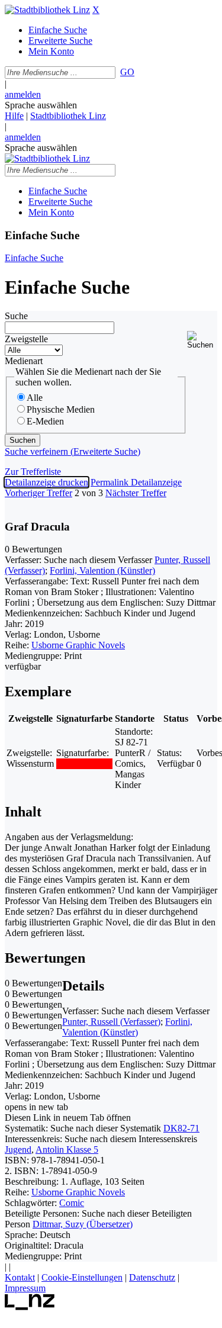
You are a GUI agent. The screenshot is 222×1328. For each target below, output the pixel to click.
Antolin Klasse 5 (67, 1149)
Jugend (18, 1149)
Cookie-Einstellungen (82, 1277)
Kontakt (20, 1277)
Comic (71, 1203)
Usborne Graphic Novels (78, 645)
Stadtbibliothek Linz (68, 116)
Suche (16, 316)
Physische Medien (61, 409)
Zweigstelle (26, 339)
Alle (35, 398)
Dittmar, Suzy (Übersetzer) (83, 1224)
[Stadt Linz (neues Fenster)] (30, 1307)
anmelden (23, 94)
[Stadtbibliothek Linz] (47, 10)
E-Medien (45, 421)
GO (127, 72)
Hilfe (14, 116)
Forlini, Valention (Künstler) (102, 570)
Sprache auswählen (41, 105)
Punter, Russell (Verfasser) (111, 1022)
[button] (202, 340)
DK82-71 (181, 1128)
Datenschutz (152, 1277)
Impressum (25, 1288)
